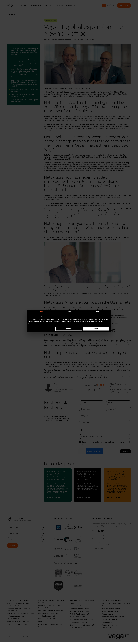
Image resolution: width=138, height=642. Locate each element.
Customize (68, 328)
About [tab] (97, 311)
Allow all (96, 328)
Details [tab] (69, 311)
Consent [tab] (41, 311)
